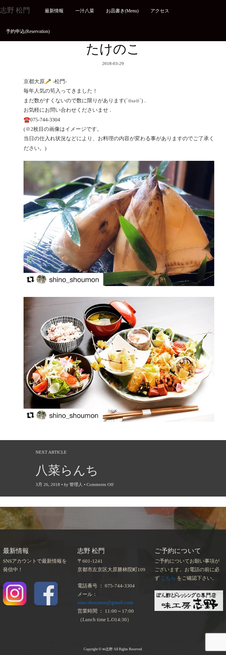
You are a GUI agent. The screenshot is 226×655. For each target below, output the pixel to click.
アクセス (159, 10)
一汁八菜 (84, 10)
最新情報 (54, 10)
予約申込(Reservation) (28, 31)
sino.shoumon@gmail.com (105, 602)
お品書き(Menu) (122, 10)
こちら (168, 578)
